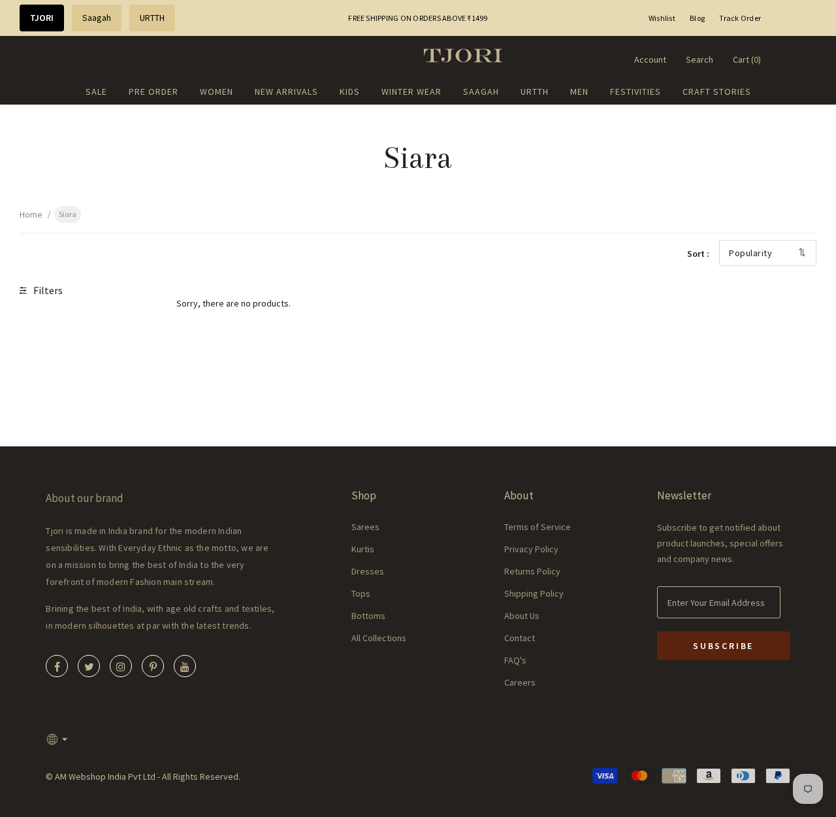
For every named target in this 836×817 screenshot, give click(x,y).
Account (650, 59)
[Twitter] (89, 666)
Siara (67, 214)
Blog (697, 18)
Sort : (698, 253)
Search (699, 59)
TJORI (42, 18)
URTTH (152, 18)
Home (31, 214)
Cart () (747, 59)
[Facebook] (57, 666)
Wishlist (662, 18)
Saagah (96, 18)
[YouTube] (185, 666)
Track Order (740, 18)
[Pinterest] (153, 666)
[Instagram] (121, 666)
